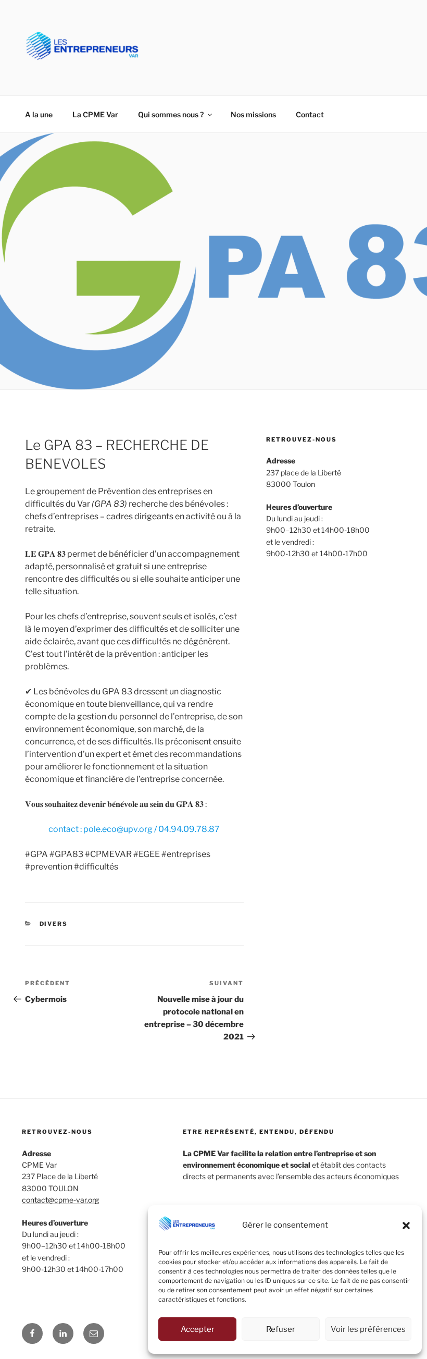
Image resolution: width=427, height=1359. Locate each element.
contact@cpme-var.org (60, 1199)
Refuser (280, 1329)
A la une (39, 114)
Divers (54, 923)
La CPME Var (95, 114)
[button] (406, 1225)
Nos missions (253, 114)
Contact (310, 114)
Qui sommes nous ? (171, 114)
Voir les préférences (368, 1329)
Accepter (198, 1329)
